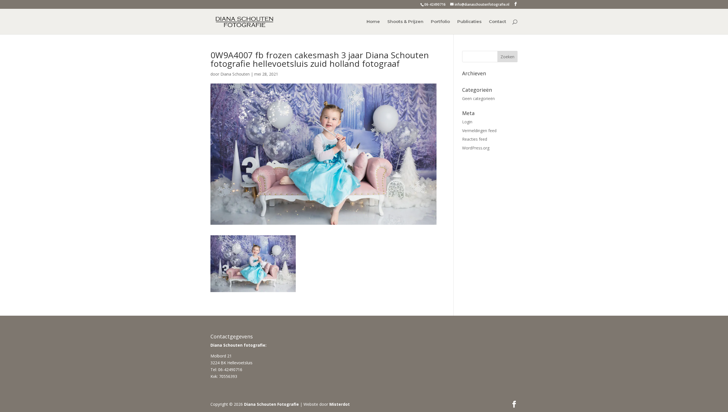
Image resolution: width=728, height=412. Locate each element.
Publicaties (469, 22)
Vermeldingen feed (479, 130)
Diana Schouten (235, 74)
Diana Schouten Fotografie (271, 404)
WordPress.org (475, 148)
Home (373, 22)
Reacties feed (474, 139)
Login (467, 121)
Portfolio (440, 22)
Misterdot (339, 404)
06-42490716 (435, 4)
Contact (497, 22)
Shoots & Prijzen (405, 22)
